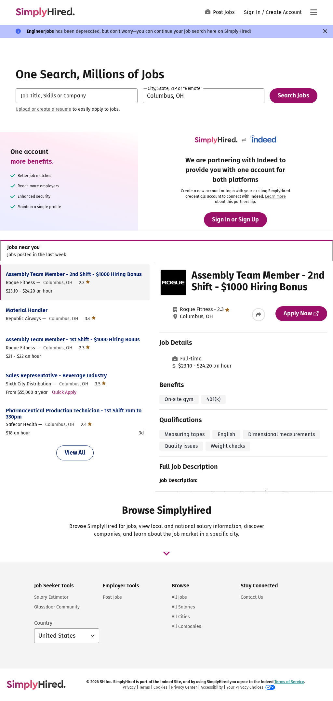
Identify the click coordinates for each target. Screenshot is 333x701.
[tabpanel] (166, 378)
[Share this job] (258, 314)
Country (43, 623)
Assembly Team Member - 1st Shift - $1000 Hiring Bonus (73, 339)
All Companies (186, 626)
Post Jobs (223, 12)
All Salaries (183, 607)
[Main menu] (313, 12)
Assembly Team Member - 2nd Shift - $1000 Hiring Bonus (74, 274)
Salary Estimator (51, 597)
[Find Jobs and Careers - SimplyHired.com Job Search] (45, 12)
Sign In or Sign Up (235, 219)
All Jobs (179, 597)
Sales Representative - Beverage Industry (56, 375)
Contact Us (252, 597)
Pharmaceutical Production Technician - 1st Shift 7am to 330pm (73, 413)
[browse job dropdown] (166, 553)
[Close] (325, 31)
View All (75, 452)
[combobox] (77, 95)
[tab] (166, 250)
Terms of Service (289, 682)
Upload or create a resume (43, 109)
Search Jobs (293, 95)
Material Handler (26, 310)
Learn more (275, 196)
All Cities (181, 617)
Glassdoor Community (57, 607)
